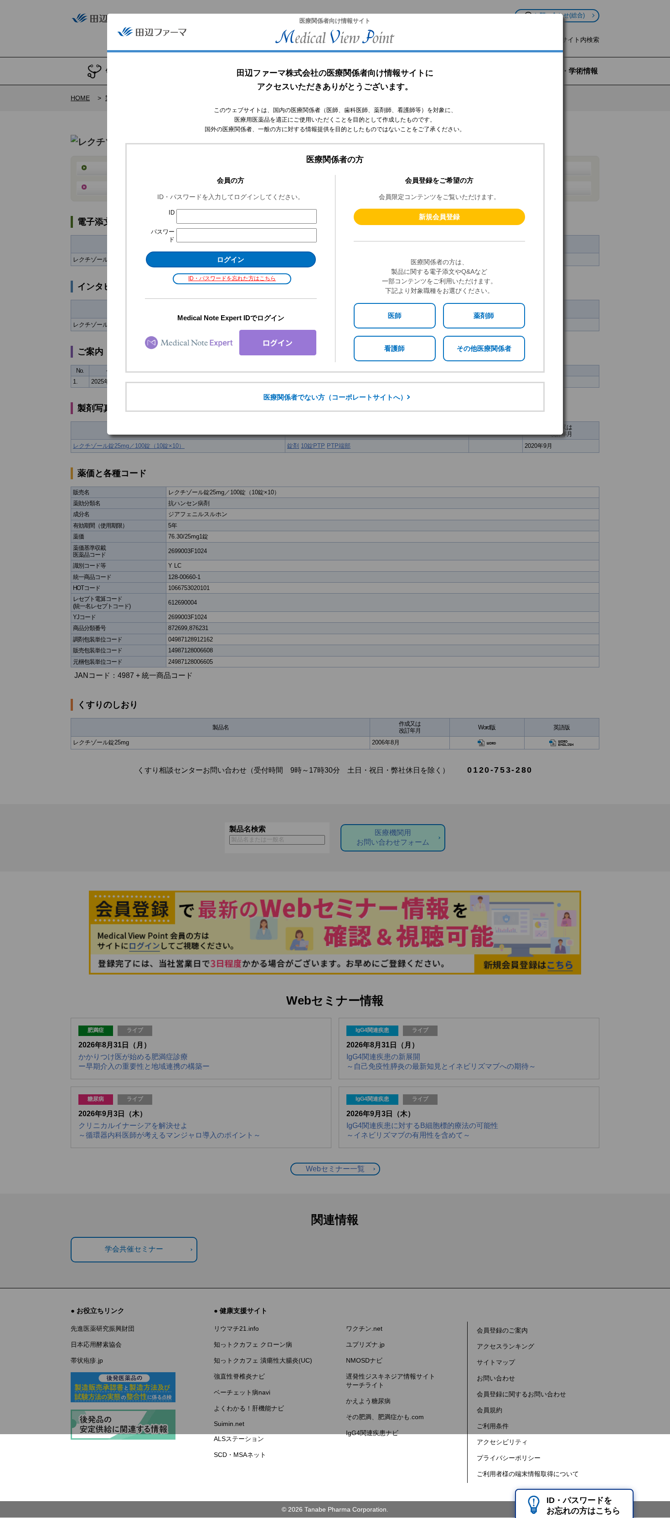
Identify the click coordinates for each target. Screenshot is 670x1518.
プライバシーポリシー (509, 1458)
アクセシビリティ (502, 1442)
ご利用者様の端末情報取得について (528, 1473)
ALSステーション (239, 1438)
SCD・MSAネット (240, 1454)
